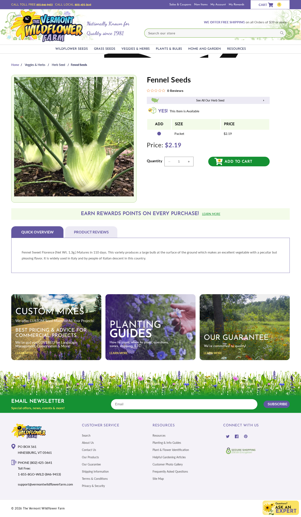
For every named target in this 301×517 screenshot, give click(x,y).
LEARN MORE (24, 353)
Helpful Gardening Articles (169, 457)
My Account (218, 4)
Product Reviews (91, 232)
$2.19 (228, 134)
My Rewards (236, 4)
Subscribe (277, 404)
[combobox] (215, 33)
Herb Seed (58, 64)
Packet (179, 134)
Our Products (90, 457)
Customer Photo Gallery (168, 464)
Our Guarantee (91, 464)
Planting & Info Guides (167, 442)
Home (15, 64)
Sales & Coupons (180, 4)
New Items (201, 4)
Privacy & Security (93, 486)
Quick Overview (37, 232)
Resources (159, 435)
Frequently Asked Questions (170, 471)
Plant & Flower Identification (171, 450)
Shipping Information (95, 471)
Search (86, 435)
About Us (88, 442)
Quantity (154, 161)
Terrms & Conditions (95, 478)
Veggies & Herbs (35, 64)
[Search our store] (281, 32)
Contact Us (89, 450)
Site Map (158, 478)
